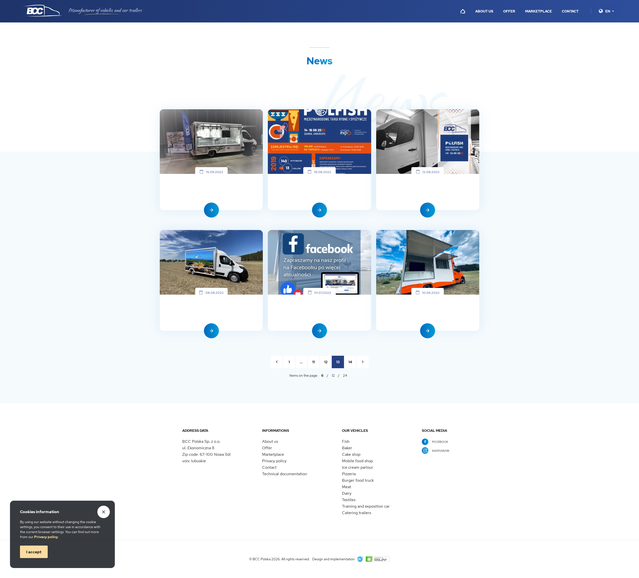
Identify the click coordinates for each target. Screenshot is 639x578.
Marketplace (538, 11)
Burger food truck (358, 480)
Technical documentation (284, 473)
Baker (347, 448)
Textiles (348, 499)
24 (345, 375)
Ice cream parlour (357, 467)
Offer (509, 11)
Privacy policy (274, 460)
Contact (570, 11)
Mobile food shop (357, 460)
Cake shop (351, 454)
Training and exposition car (366, 506)
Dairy (346, 493)
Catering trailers (356, 512)
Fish (345, 441)
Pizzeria (349, 473)
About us (484, 11)
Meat (346, 486)
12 (333, 375)
